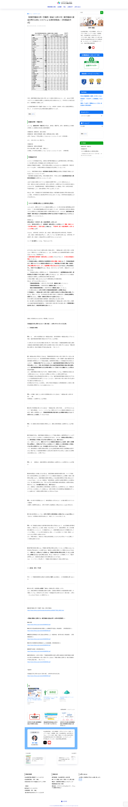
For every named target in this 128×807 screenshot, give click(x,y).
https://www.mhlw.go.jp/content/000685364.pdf (38, 676)
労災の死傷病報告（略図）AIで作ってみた (91, 96)
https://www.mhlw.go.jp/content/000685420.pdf (38, 645)
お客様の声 (70, 6)
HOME (65, 801)
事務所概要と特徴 (52, 6)
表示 (33, 114)
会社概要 (60, 6)
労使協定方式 (84, 148)
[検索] (101, 12)
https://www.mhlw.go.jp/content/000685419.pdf (38, 624)
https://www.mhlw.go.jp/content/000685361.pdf (38, 651)
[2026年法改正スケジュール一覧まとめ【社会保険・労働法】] (50, 692)
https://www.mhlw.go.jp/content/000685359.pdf (38, 639)
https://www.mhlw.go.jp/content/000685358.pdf (38, 630)
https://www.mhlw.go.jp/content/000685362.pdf (38, 662)
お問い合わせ (78, 6)
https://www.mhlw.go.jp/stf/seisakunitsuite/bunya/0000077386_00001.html (45, 610)
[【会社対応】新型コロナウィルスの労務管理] (67, 692)
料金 (65, 6)
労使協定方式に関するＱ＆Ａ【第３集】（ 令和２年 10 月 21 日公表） (91, 154)
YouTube (49, 744)
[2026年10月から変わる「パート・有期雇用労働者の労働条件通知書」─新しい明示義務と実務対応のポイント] (34, 692)
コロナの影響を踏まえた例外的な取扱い (90, 151)
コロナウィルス (71, 709)
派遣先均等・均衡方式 (86, 146)
